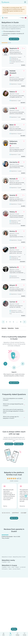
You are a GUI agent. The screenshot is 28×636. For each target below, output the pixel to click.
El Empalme (5, 569)
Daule (12, 567)
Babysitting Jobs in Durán (19, 557)
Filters (23, 17)
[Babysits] (5, 2)
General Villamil (16, 569)
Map (15, 629)
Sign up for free (14, 39)
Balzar (10, 569)
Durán (9, 567)
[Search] (3, 18)
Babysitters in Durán (7, 557)
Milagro (17, 567)
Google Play (19, 444)
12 (20, 321)
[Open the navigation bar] (25, 2)
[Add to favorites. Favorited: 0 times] (23, 71)
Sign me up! (14, 518)
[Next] (24, 322)
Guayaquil (4, 562)
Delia (9, 562)
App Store (10, 444)
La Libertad (22, 567)
